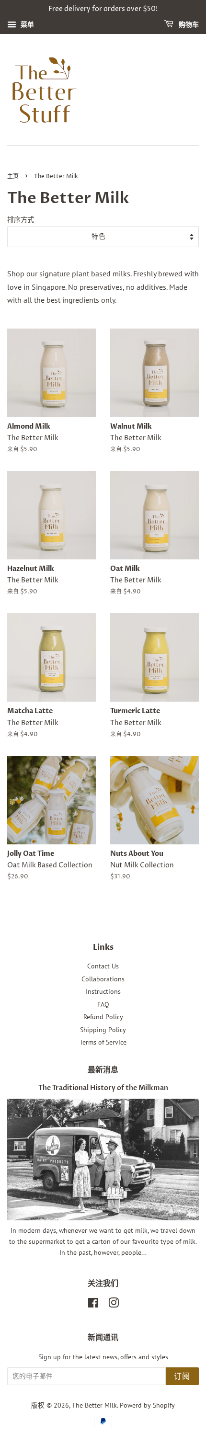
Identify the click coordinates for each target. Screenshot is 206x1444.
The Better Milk (94, 1405)
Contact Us (103, 966)
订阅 (182, 1376)
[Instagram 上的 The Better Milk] (113, 1304)
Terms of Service (103, 1042)
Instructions (103, 991)
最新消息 (103, 1070)
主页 (13, 176)
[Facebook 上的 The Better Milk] (93, 1304)
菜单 (26, 24)
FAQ (103, 1004)
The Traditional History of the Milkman (103, 1088)
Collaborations (103, 979)
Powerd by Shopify (147, 1405)
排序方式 (20, 219)
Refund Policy (103, 1016)
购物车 (188, 24)
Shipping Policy (103, 1029)
